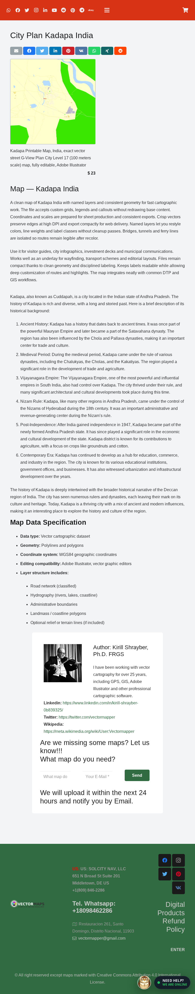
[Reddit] (63, 10)
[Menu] (107, 10)
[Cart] (185, 10)
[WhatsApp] (8, 10)
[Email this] (16, 51)
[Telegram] (81, 10)
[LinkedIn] (45, 10)
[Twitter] (26, 10)
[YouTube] (54, 10)
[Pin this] (68, 51)
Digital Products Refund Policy (171, 916)
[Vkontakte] (178, 887)
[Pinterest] (72, 10)
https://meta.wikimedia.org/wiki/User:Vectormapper (89, 731)
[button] (172, 982)
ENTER (178, 950)
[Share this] (29, 51)
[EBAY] (90, 10)
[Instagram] (36, 10)
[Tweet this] (42, 51)
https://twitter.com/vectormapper (87, 717)
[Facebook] (17, 10)
